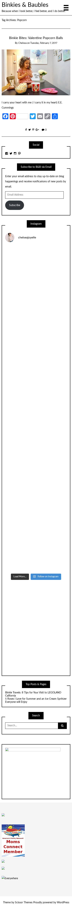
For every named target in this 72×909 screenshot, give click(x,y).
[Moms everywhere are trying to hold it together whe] (36, 445)
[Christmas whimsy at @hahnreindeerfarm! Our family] (36, 336)
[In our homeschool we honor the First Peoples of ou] (36, 517)
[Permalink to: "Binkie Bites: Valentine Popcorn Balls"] (36, 72)
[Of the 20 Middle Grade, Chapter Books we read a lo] (36, 300)
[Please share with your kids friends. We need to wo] (36, 264)
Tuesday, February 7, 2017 (43, 43)
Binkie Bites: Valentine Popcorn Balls (36, 38)
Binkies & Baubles (25, 5)
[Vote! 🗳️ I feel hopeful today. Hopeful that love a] (36, 372)
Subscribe (14, 205)
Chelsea (22, 43)
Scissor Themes (23, 902)
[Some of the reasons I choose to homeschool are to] (36, 408)
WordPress (63, 902)
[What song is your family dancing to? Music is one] (36, 481)
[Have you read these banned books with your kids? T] (36, 553)
